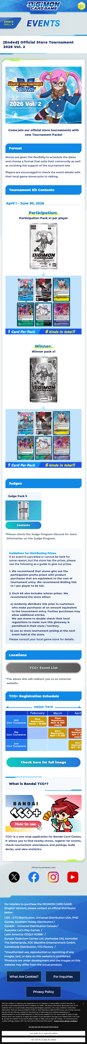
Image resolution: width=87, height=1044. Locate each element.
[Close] (83, 1003)
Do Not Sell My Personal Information (43, 1027)
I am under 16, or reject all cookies (43, 1033)
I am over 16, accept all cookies (43, 1040)
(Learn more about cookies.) (66, 1021)
